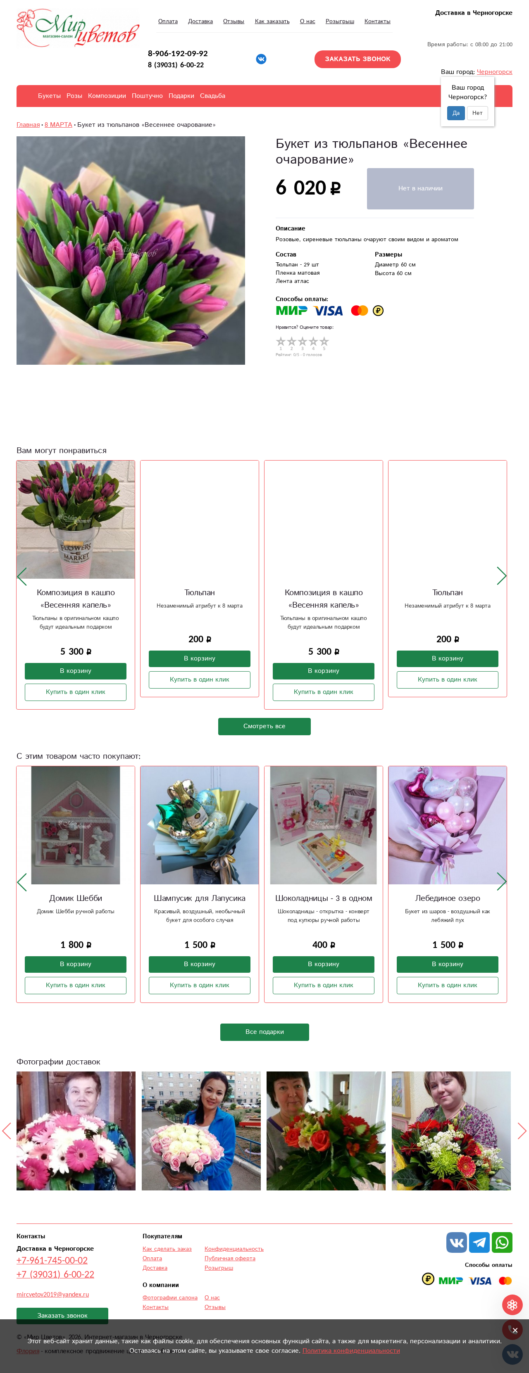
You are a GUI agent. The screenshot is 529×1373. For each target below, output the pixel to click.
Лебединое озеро (447, 899)
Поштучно (147, 96)
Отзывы (233, 21)
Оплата (168, 21)
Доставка (200, 21)
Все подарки (264, 1032)
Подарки (181, 96)
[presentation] (22, 576)
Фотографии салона (170, 1298)
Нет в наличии (420, 188)
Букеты (49, 96)
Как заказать (272, 21)
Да (456, 113)
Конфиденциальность (234, 1249)
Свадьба (212, 96)
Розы (74, 96)
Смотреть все (264, 726)
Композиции (107, 96)
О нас (307, 21)
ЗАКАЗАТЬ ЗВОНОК (358, 59)
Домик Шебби (75, 899)
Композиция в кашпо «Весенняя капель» (76, 599)
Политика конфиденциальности (351, 1351)
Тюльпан (199, 593)
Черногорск (494, 72)
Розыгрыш (340, 21)
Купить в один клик (75, 692)
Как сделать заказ (167, 1249)
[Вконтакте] (261, 59)
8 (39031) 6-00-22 (176, 65)
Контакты (378, 21)
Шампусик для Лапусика (199, 899)
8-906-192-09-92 (178, 54)
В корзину (75, 671)
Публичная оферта (230, 1258)
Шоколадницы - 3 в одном (323, 899)
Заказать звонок (62, 1316)
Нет (477, 113)
